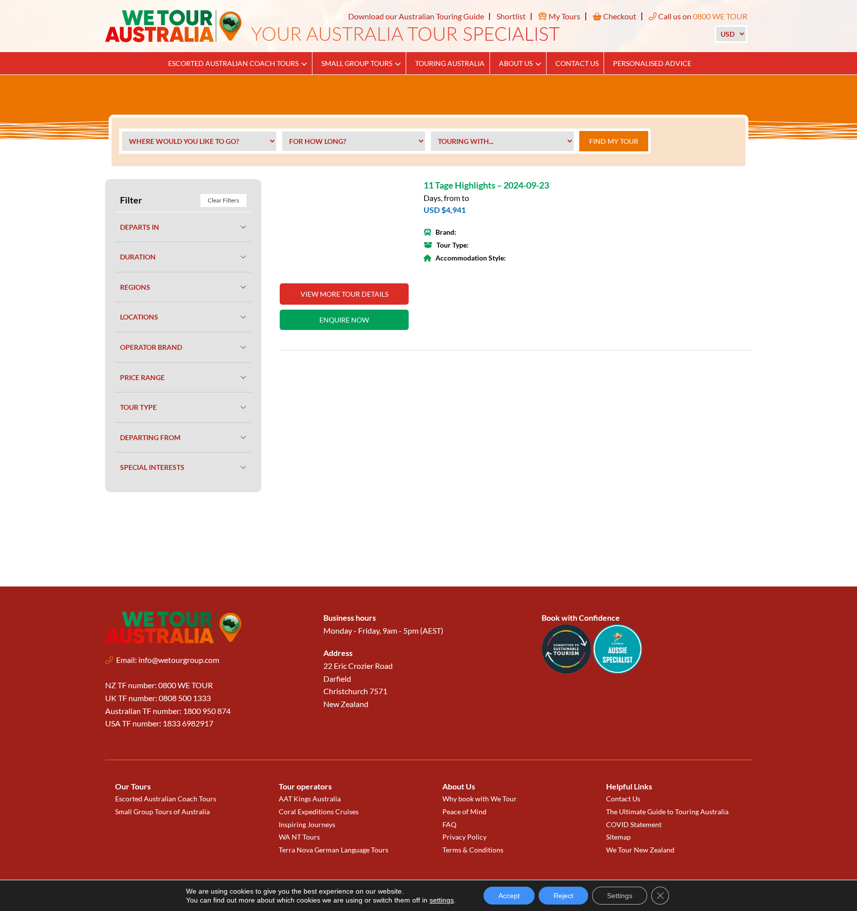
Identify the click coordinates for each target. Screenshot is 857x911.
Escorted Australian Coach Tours (233, 63)
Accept (509, 896)
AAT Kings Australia (310, 798)
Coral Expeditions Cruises (319, 811)
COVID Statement (634, 824)
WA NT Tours (299, 837)
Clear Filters (223, 200)
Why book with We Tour (479, 798)
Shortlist (511, 16)
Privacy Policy (464, 837)
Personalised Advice (652, 63)
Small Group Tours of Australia (162, 811)
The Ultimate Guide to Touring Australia (667, 811)
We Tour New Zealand (640, 850)
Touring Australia (450, 63)
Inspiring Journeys (307, 824)
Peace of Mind (464, 811)
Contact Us (577, 63)
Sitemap (618, 837)
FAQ (449, 824)
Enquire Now (344, 320)
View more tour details (344, 294)
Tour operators (305, 786)
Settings (619, 896)
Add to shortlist (396, 193)
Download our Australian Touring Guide (416, 16)
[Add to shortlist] (344, 226)
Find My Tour (613, 141)
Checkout (619, 16)
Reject (563, 896)
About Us (516, 63)
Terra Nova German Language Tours (333, 850)
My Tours (563, 16)
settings (441, 900)
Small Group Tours (356, 63)
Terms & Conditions (472, 850)
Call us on (702, 16)
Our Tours (133, 786)
